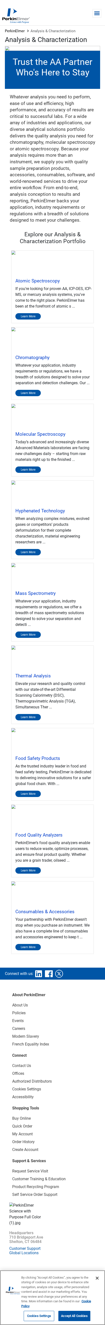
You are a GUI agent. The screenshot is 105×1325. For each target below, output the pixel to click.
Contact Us (21, 1065)
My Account (22, 1134)
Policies (19, 1013)
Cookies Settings (39, 1316)
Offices (18, 1073)
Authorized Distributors (32, 1081)
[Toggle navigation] (97, 13)
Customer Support (25, 1248)
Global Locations (24, 1253)
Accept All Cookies (74, 1316)
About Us (20, 1005)
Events (18, 1020)
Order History (23, 1141)
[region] (52, 1297)
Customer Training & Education (39, 1179)
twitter (59, 974)
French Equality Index (30, 1044)
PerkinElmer (15, 31)
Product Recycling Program (35, 1186)
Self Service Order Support (34, 1194)
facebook (49, 973)
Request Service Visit (30, 1171)
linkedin (38, 974)
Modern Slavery (25, 1036)
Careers (18, 1028)
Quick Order (22, 1126)
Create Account (25, 1149)
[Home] (16, 15)
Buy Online (21, 1118)
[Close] (97, 1278)
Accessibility (23, 1097)
